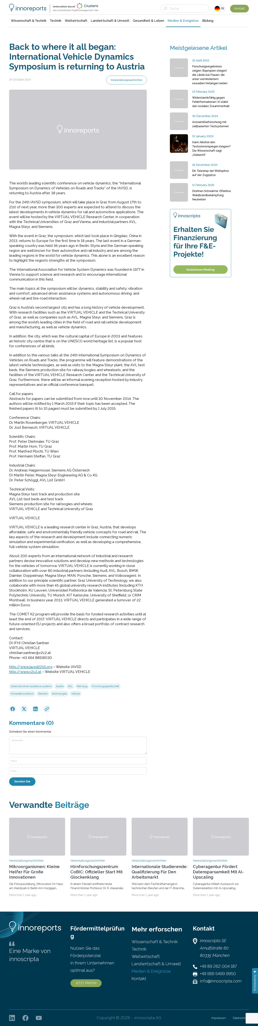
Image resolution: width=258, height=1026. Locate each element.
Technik (139, 949)
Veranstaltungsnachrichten (126, 80)
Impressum (218, 1018)
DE (222, 8)
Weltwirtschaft (146, 956)
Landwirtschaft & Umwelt (156, 963)
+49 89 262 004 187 (218, 966)
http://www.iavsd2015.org (30, 667)
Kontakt (239, 8)
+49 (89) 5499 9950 (218, 973)
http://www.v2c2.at (25, 672)
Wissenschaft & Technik (155, 941)
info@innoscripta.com (221, 981)
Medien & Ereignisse (151, 971)
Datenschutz (241, 1018)
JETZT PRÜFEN (86, 983)
